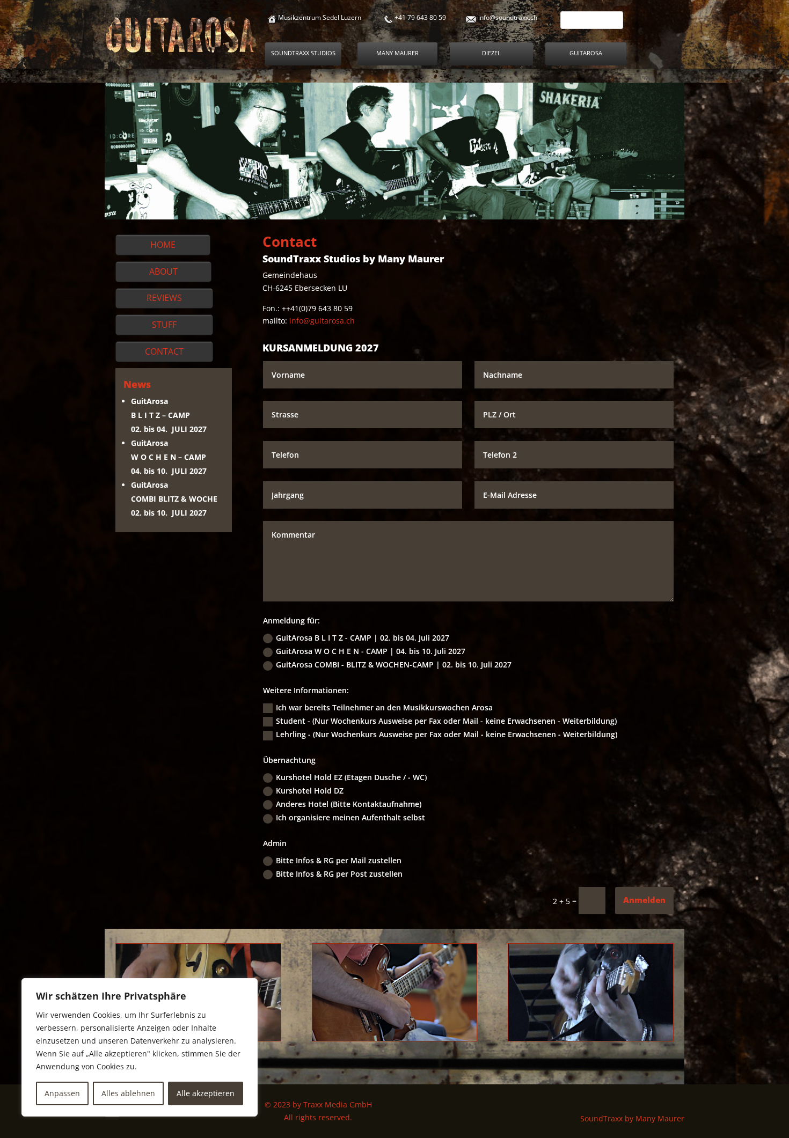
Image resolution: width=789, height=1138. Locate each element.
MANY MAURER (397, 53)
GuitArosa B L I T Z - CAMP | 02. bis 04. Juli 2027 (362, 638)
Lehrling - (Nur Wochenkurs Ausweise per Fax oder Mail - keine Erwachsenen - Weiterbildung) (446, 734)
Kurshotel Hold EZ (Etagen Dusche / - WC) (351, 777)
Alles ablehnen (128, 1093)
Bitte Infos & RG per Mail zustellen (338, 860)
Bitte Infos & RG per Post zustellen (339, 874)
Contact (164, 351)
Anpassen (62, 1093)
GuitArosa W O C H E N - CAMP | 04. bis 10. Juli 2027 (370, 651)
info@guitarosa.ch (321, 320)
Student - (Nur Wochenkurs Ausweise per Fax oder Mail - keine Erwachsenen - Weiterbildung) (446, 721)
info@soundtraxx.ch (507, 17)
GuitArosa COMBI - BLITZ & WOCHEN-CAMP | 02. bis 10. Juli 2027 (394, 664)
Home (163, 245)
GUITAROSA (585, 53)
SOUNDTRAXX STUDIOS (303, 53)
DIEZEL (491, 53)
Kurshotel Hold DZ (310, 790)
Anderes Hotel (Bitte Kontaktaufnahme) (348, 804)
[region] (139, 1047)
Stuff (164, 325)
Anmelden (644, 899)
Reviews (164, 298)
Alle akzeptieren (206, 1093)
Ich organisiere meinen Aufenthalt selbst (350, 817)
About (163, 271)
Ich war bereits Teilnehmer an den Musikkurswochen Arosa (384, 707)
